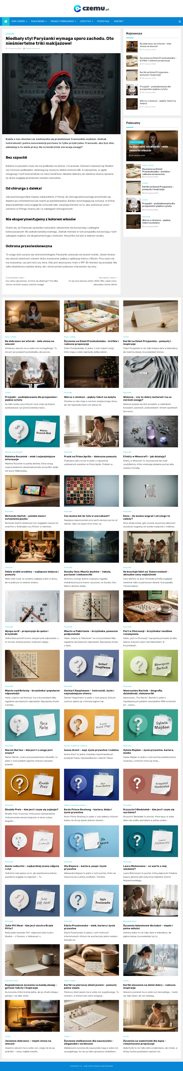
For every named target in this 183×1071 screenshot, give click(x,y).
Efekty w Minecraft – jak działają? (144, 456)
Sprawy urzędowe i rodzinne (75, 746)
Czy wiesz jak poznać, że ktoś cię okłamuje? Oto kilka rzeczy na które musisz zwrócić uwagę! (32, 283)
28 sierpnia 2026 (151, 193)
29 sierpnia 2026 (151, 177)
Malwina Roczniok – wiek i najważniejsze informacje (30, 458)
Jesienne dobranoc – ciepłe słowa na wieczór (28, 1042)
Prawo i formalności (62, 21)
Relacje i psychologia (13, 452)
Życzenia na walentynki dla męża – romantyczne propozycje (144, 1042)
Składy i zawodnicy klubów (75, 805)
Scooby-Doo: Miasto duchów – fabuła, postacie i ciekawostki (87, 573)
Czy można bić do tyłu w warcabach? (87, 515)
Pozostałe (103, 21)
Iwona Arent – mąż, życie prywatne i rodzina (91, 750)
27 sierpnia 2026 (151, 227)
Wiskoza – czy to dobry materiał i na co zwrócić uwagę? (147, 398)
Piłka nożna (37, 21)
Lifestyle (85, 21)
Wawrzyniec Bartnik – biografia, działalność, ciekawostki (143, 692)
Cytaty (145, 183)
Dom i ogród (18, 21)
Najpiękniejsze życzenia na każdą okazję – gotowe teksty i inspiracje (31, 986)
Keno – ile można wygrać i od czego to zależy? (146, 517)
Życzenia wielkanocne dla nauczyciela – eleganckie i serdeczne (89, 1042)
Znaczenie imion (129, 921)
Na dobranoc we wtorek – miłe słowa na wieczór (155, 45)
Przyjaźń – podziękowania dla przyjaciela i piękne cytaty (155, 87)
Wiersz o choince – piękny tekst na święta (156, 221)
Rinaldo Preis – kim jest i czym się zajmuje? (31, 809)
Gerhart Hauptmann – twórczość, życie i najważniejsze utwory (89, 692)
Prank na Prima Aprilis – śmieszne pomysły (90, 456)
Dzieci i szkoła (136, 142)
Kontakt (119, 21)
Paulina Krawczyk (33, 48)
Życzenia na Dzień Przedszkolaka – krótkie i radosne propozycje (158, 59)
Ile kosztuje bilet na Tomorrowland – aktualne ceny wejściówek (146, 573)
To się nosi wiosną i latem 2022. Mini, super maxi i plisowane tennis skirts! (92, 283)
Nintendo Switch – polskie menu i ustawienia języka (25, 517)
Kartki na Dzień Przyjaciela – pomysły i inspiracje (155, 73)
